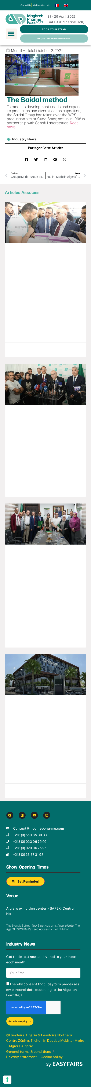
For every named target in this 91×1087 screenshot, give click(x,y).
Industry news (24, 139)
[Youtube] (34, 815)
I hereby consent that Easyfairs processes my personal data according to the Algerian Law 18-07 (43, 989)
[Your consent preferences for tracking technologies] (7, 1080)
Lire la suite (20, 336)
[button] (11, 34)
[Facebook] (9, 815)
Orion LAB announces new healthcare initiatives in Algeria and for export (43, 720)
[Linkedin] (22, 815)
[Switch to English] (66, 5)
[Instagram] (46, 815)
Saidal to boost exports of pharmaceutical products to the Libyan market (41, 569)
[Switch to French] (57, 5)
